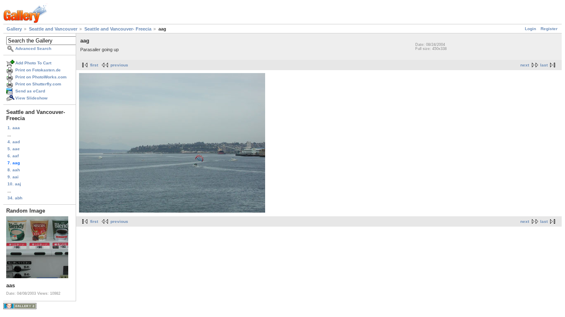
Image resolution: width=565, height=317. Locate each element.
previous (119, 65)
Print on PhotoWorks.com (41, 77)
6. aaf (13, 156)
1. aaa (13, 127)
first (94, 65)
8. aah (13, 170)
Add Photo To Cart (33, 63)
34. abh (14, 198)
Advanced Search (33, 48)
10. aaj (14, 184)
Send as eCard (30, 91)
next (524, 65)
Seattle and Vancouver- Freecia (117, 28)
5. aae (13, 149)
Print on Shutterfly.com (38, 84)
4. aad (13, 142)
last (544, 65)
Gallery (14, 28)
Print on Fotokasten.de (38, 70)
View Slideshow (31, 98)
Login (530, 28)
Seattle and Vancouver (53, 28)
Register (549, 28)
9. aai (13, 177)
